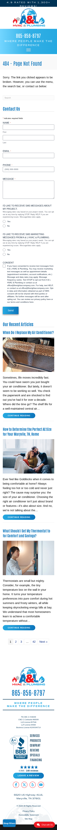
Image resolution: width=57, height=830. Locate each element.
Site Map (28, 819)
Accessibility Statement (29, 815)
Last (4, 143)
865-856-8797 (28, 35)
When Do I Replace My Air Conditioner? (28, 332)
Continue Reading (19, 416)
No (8, 226)
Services (35, 735)
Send (11, 310)
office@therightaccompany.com (21, 285)
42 (34, 641)
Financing (36, 760)
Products (35, 740)
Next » (43, 641)
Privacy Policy (29, 811)
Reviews (34, 750)
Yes (8, 221)
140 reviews (32, 771)
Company (35, 745)
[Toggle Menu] (28, 50)
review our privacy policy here (38, 299)
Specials (35, 755)
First (4, 132)
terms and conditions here (22, 302)
